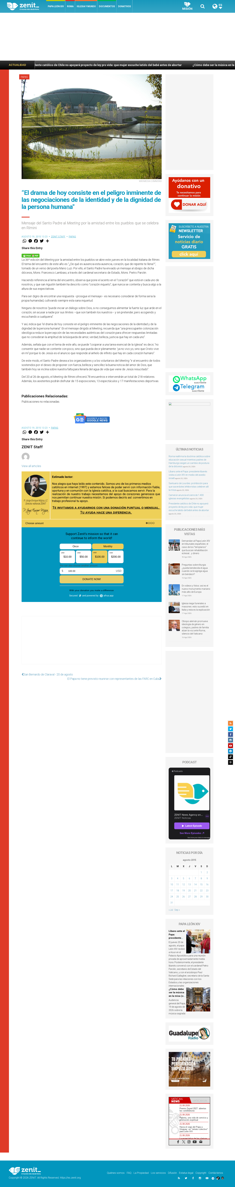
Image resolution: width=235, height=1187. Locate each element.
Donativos (124, 6)
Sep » (177, 910)
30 (207, 896)
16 (207, 884)
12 (183, 884)
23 (207, 890)
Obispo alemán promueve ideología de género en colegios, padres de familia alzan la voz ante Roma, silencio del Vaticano (195, 627)
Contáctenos (215, 1172)
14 (195, 884)
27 (189, 896)
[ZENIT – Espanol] (26, 6)
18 (177, 890)
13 (189, 884)
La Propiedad (141, 1172)
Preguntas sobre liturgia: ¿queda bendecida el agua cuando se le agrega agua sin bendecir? (195, 569)
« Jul (171, 910)
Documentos (107, 6)
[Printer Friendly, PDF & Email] (30, 255)
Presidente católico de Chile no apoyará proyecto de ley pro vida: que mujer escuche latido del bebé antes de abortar (189, 507)
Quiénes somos (116, 1172)
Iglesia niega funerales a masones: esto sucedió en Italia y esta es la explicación (196, 606)
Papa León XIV (56, 6)
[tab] (179, 1100)
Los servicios (158, 1172)
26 (183, 896)
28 (195, 896)
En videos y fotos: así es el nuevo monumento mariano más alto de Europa (196, 588)
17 (171, 890)
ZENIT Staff (58, 236)
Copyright (201, 1172)
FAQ (129, 1172)
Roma (70, 6)
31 (171, 902)
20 (189, 890)
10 (171, 884)
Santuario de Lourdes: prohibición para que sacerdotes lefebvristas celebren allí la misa (189, 486)
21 (195, 890)
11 (177, 884)
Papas (24, 77)
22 (201, 890)
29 (201, 896)
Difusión (172, 1172)
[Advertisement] (117, 36)
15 (201, 884)
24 (171, 896)
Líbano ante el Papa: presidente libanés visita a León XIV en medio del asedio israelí (188, 474)
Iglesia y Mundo (86, 6)
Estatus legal (186, 1172)
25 (177, 896)
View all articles (31, 466)
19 (183, 890)
